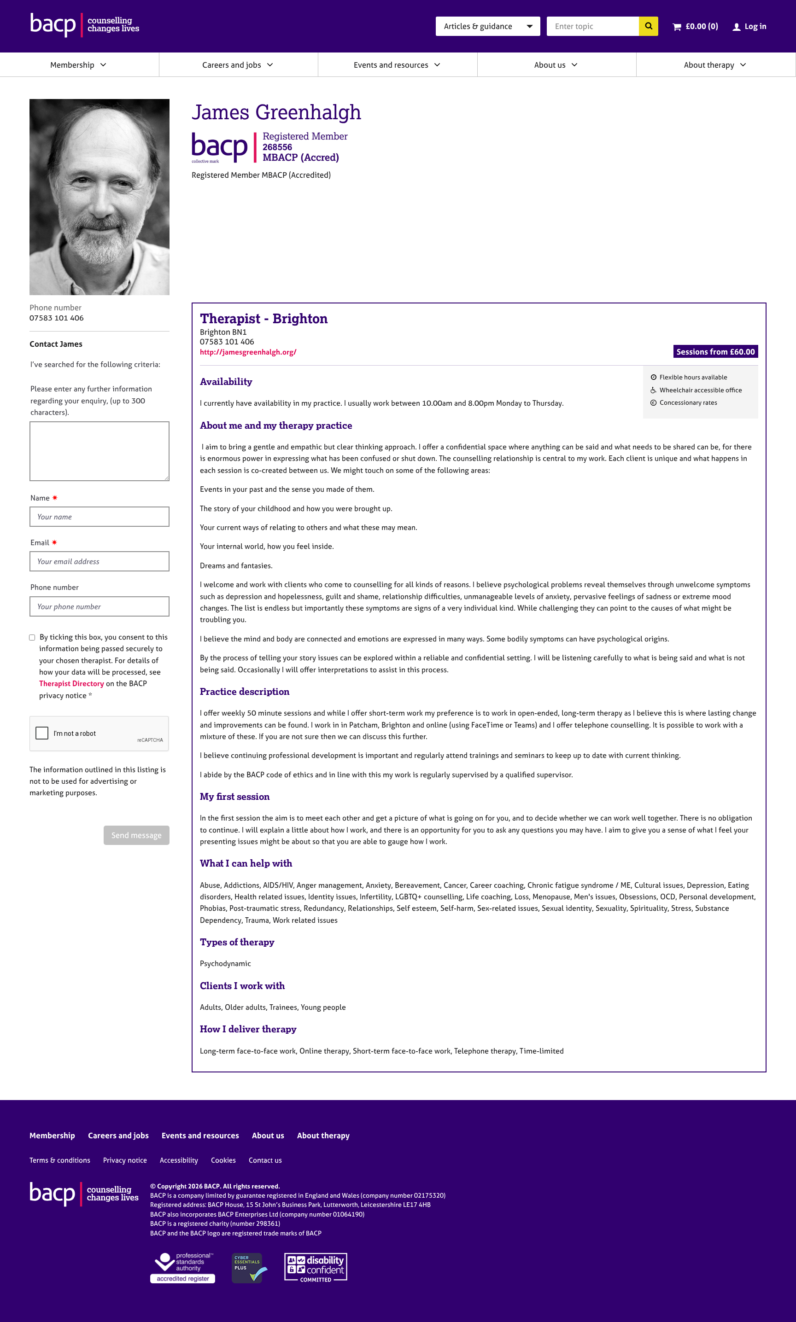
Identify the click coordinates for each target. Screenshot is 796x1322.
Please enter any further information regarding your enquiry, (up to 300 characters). (91, 400)
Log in (756, 26)
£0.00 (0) (701, 26)
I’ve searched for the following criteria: (95, 364)
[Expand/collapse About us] (574, 64)
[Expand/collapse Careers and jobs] (270, 64)
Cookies (223, 1160)
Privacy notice (125, 1160)
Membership (72, 65)
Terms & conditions (59, 1160)
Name (40, 497)
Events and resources (391, 65)
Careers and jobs (231, 65)
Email (39, 542)
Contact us (265, 1160)
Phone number (54, 587)
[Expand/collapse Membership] (103, 64)
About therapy (709, 65)
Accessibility (179, 1160)
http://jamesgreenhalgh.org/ (248, 351)
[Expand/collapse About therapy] (743, 64)
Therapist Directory (71, 683)
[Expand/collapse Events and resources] (437, 64)
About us (550, 65)
